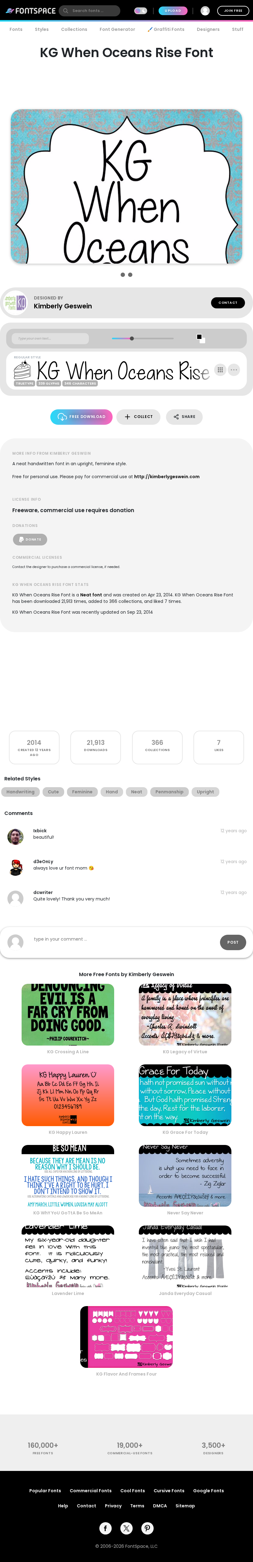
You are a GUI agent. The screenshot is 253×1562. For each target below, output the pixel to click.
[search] (89, 10)
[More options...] (234, 370)
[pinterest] (147, 1528)
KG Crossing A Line (68, 1052)
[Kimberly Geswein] (18, 302)
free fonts (43, 1453)
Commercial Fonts (91, 1491)
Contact (228, 302)
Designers (208, 29)
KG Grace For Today (185, 1132)
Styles (42, 29)
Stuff (237, 29)
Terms (137, 1506)
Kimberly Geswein (63, 306)
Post (233, 942)
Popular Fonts (45, 1491)
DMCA (160, 1506)
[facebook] (105, 1528)
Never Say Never (185, 1213)
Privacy (113, 1506)
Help (63, 1506)
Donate (33, 539)
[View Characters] (220, 370)
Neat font (91, 595)
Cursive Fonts (169, 1491)
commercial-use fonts (130, 1453)
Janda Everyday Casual (185, 1293)
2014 (34, 742)
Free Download (87, 416)
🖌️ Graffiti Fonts (166, 29)
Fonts (16, 29)
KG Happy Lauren (68, 1132)
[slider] (132, 338)
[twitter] (126, 1528)
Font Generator (117, 29)
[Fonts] (31, 10)
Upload (173, 10)
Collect (143, 416)
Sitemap (185, 1506)
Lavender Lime (68, 1293)
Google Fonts (208, 1491)
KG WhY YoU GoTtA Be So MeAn (67, 1213)
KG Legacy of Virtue (185, 1052)
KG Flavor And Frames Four (126, 1374)
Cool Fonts (132, 1491)
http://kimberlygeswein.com (167, 477)
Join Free (233, 10)
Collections (74, 29)
